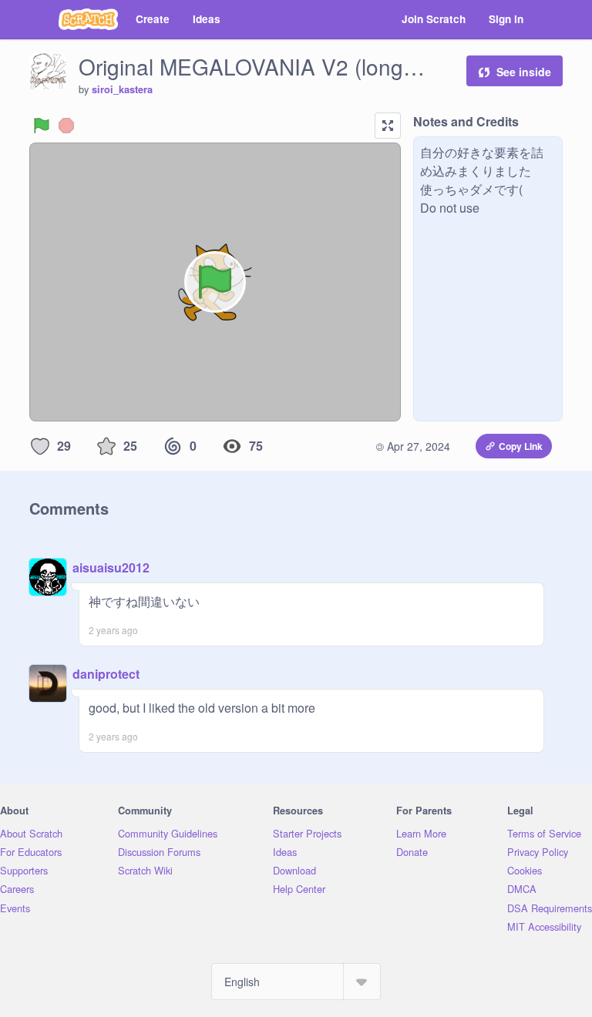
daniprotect (106, 674)
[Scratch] (88, 19)
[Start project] (41, 125)
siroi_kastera (122, 89)
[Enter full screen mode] (388, 125)
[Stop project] (66, 125)
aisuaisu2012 (111, 567)
